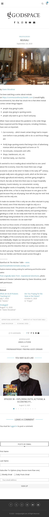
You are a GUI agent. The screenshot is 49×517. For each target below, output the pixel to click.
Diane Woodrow (8, 89)
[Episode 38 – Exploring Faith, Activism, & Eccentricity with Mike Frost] (24, 379)
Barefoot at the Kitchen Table (34, 319)
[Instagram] (22, 22)
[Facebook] (14, 22)
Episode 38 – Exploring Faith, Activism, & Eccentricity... (24, 400)
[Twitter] (18, 22)
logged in (13, 426)
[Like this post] (28, 333)
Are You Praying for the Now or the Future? (33, 295)
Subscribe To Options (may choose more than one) (20, 470)
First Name (4, 451)
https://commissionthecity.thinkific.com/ (17, 97)
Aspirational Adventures (10, 319)
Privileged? (4, 305)
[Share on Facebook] (31, 333)
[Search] (42, 3)
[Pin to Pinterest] (36, 333)
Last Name (4, 461)
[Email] (34, 22)
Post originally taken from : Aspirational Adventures (19, 276)
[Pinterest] (26, 22)
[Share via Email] (38, 333)
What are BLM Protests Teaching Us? (9, 295)
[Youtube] (30, 22)
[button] (2, 386)
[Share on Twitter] (33, 333)
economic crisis (22, 323)
